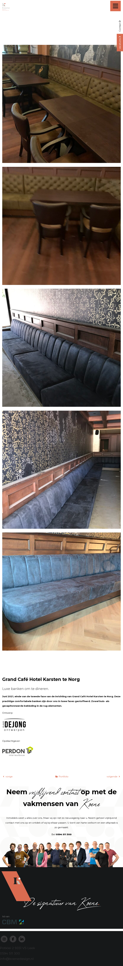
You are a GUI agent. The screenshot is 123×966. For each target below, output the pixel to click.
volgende (112, 776)
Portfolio (63, 776)
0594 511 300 (64, 834)
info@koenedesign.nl (17, 959)
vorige (9, 776)
